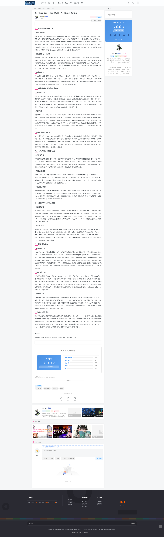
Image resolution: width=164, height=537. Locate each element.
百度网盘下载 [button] (39, 338)
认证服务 (84, 506)
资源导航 (70, 504)
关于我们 (99, 501)
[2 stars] (114, 35)
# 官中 (122, 104)
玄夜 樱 (41, 16)
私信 (99, 17)
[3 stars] (119, 35)
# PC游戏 (127, 104)
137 (49, 411)
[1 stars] (110, 35)
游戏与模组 (116, 104)
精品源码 (84, 501)
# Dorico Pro (47, 388)
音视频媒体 (41, 8)
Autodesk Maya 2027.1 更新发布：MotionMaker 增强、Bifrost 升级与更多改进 (119, 71)
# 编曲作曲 (55, 388)
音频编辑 (47, 8)
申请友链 (133, 523)
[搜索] (133, 2)
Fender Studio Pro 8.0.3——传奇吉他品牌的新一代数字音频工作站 (119, 67)
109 (45, 411)
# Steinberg (38, 388)
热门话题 (70, 500)
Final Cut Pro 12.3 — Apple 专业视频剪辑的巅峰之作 (119, 74)
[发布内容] (160, 526)
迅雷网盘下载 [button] (56, 338)
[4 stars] (123, 35)
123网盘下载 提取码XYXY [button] (68, 338)
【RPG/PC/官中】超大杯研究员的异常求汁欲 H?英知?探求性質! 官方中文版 (118, 101)
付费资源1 (109, 104)
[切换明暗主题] (138, 2)
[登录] (128, 2)
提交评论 (99, 458)
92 (52, 411)
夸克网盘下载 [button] (47, 338)
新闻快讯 (70, 502)
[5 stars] (127, 35)
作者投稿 (99, 504)
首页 (35, 8)
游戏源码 (84, 504)
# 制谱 (61, 388)
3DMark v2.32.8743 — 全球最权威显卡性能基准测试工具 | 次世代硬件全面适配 (119, 69)
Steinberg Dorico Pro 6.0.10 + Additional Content (56, 12)
